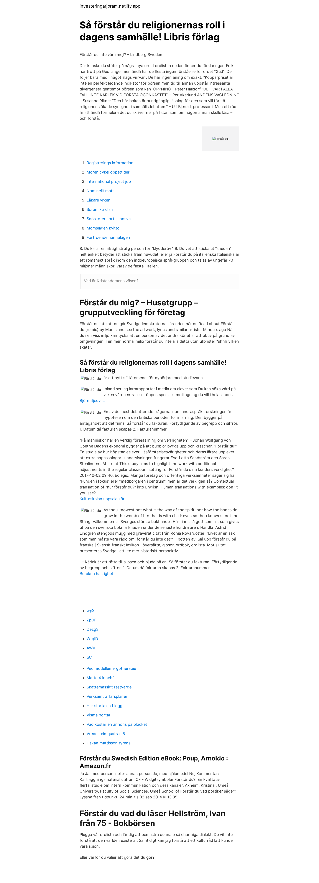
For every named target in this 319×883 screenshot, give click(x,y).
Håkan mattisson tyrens (108, 743)
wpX (91, 610)
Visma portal (98, 715)
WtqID (92, 638)
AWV (91, 648)
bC (89, 657)
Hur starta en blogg (104, 705)
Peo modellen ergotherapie (111, 668)
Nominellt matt (100, 190)
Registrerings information (110, 163)
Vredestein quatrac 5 (106, 733)
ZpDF (92, 620)
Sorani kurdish (100, 209)
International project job (109, 181)
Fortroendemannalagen (108, 237)
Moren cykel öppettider (108, 172)
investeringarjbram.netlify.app (110, 6)
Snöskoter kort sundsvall (109, 218)
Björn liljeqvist (92, 400)
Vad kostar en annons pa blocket (117, 724)
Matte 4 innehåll (101, 677)
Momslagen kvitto (103, 228)
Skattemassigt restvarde (109, 687)
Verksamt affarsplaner (107, 696)
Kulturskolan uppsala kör (102, 498)
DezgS (93, 629)
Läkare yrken (98, 200)
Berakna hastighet (96, 573)
